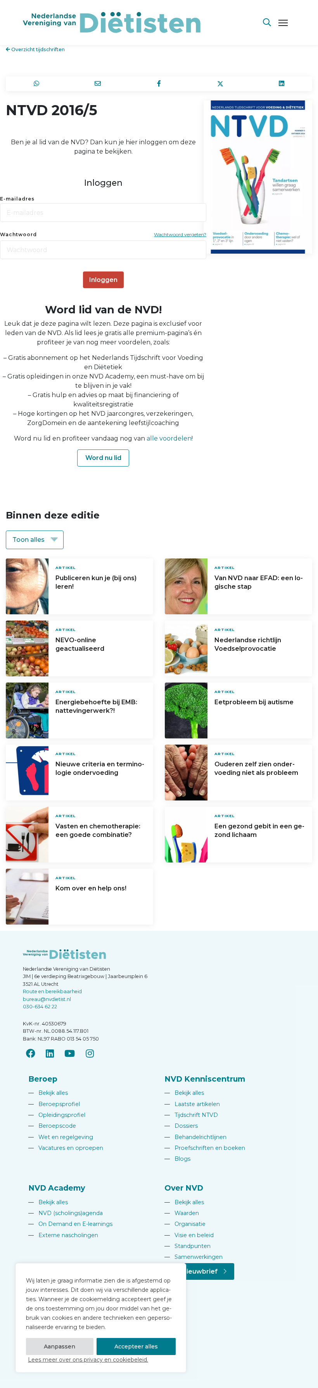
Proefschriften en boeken (204, 1147)
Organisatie (185, 1223)
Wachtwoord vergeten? (180, 234)
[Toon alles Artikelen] (35, 540)
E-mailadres (17, 199)
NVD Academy (56, 1188)
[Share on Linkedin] (281, 83)
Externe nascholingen (63, 1235)
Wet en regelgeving (60, 1137)
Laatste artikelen (192, 1104)
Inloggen (103, 279)
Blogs (177, 1158)
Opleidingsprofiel (56, 1114)
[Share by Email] (97, 83)
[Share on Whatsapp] (36, 83)
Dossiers (181, 1125)
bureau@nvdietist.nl (47, 999)
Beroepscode (52, 1125)
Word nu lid (103, 458)
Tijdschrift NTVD (191, 1114)
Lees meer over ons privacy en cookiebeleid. (88, 1359)
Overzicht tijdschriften (37, 49)
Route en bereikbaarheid (52, 991)
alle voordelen (169, 438)
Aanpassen (59, 1346)
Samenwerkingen (193, 1256)
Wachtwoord (18, 234)
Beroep (42, 1079)
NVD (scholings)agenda (65, 1213)
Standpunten (187, 1246)
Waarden (181, 1213)
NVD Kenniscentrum (204, 1079)
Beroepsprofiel (54, 1104)
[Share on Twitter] (220, 83)
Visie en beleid (189, 1235)
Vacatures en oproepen (65, 1147)
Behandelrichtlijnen (195, 1137)
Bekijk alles (48, 1092)
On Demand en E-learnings (70, 1223)
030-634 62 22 (40, 1006)
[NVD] (111, 22)
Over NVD (183, 1188)
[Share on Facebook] (159, 83)
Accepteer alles (136, 1346)
